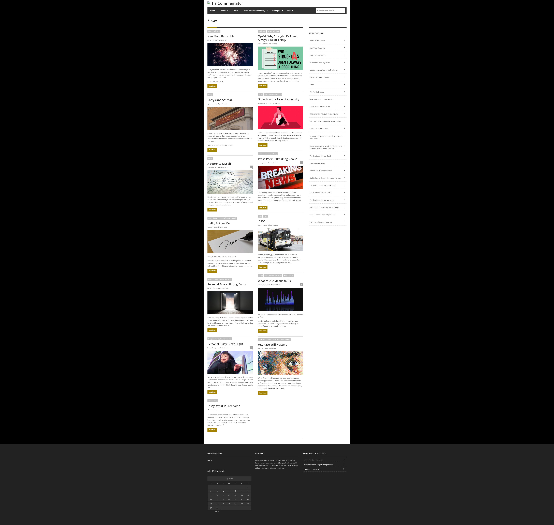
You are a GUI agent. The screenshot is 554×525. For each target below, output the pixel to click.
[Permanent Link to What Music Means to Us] (280, 299)
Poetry (275, 154)
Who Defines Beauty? (318, 55)
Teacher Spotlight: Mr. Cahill (320, 156)
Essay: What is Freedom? (223, 406)
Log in (209, 460)
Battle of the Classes (317, 41)
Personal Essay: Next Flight (225, 344)
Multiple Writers (276, 285)
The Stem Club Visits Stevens (321, 222)
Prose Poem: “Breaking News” (277, 159)
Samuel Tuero (271, 348)
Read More (212, 86)
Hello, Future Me (218, 223)
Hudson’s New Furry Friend (320, 63)
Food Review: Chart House (320, 107)
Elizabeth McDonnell (273, 103)
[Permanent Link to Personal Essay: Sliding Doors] (230, 302)
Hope (312, 85)
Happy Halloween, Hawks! (320, 77)
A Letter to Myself (219, 163)
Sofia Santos (224, 348)
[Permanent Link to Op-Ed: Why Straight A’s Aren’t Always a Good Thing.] (280, 58)
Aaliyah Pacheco (222, 104)
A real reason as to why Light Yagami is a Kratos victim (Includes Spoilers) (326, 147)
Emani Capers (222, 40)
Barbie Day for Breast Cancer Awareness (325, 178)
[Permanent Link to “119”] (280, 239)
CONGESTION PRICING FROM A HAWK (324, 114)
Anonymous (224, 167)
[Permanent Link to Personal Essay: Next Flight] (230, 362)
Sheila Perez (273, 44)
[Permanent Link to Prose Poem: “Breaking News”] (280, 177)
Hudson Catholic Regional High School (318, 465)
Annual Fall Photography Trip (321, 171)
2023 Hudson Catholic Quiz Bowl (322, 215)
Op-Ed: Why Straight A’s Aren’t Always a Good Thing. (278, 38)
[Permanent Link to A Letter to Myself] (230, 182)
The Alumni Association (313, 469)
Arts (287, 11)
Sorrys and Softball (220, 100)
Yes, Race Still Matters (272, 344)
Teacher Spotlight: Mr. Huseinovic (322, 185)
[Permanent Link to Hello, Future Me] (230, 241)
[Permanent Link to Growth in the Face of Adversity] (280, 117)
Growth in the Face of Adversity (278, 99)
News (222, 11)
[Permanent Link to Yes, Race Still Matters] (280, 363)
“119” (261, 221)
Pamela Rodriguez (224, 288)
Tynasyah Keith (273, 163)
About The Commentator (313, 460)
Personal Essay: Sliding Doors (226, 284)
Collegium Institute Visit (319, 129)
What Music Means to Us (274, 281)
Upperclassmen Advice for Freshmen (324, 70)
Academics (262, 31)
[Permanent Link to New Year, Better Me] (230, 54)
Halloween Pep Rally (317, 163)
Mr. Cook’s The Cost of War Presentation (325, 121)
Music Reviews (288, 276)
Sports (235, 11)
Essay (210, 31)
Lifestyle (217, 31)
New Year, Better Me (220, 36)
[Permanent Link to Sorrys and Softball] (230, 118)
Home (212, 11)
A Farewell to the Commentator (322, 99)
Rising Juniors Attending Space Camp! (324, 207)
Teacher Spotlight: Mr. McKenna (322, 200)
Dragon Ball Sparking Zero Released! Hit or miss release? (326, 137)
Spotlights (274, 11)
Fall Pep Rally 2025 (317, 92)
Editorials (270, 31)
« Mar (217, 512)
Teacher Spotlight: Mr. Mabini (321, 193)
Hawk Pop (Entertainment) (253, 11)
